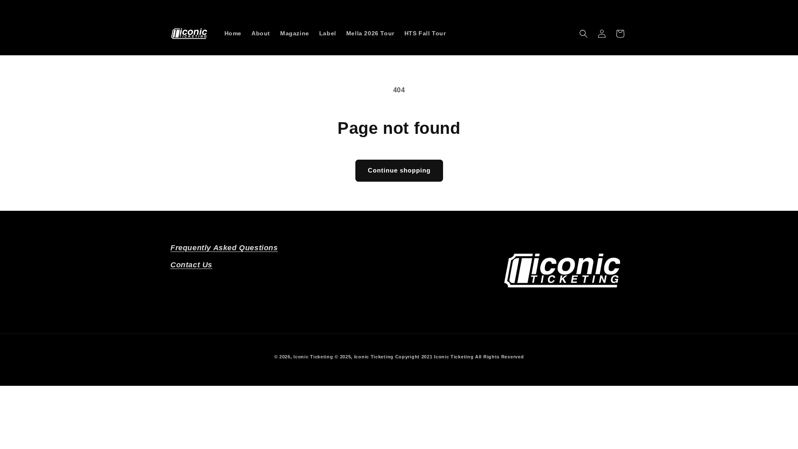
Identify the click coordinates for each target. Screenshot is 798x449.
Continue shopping (399, 170)
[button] (583, 34)
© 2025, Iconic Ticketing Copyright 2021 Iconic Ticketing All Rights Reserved (429, 356)
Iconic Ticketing (313, 356)
